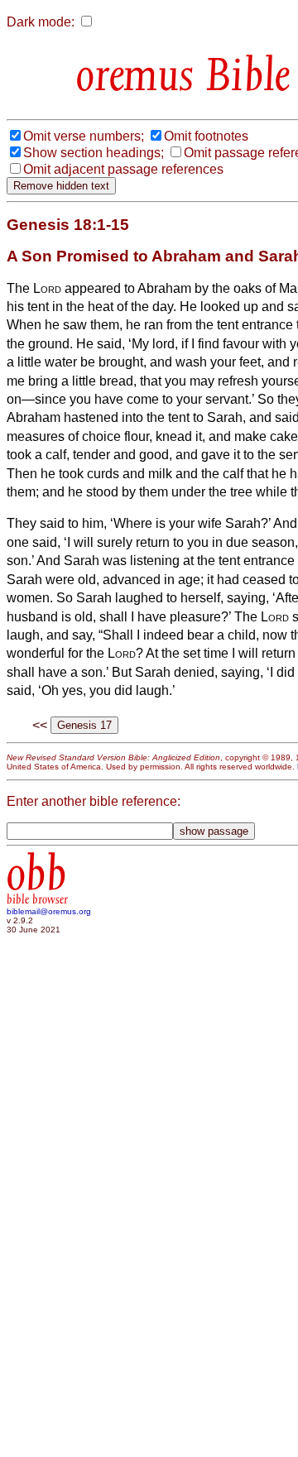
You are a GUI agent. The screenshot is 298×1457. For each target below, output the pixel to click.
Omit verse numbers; (83, 136)
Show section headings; (93, 153)
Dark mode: (40, 22)
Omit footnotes (206, 136)
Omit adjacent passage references (123, 169)
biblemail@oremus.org (49, 911)
